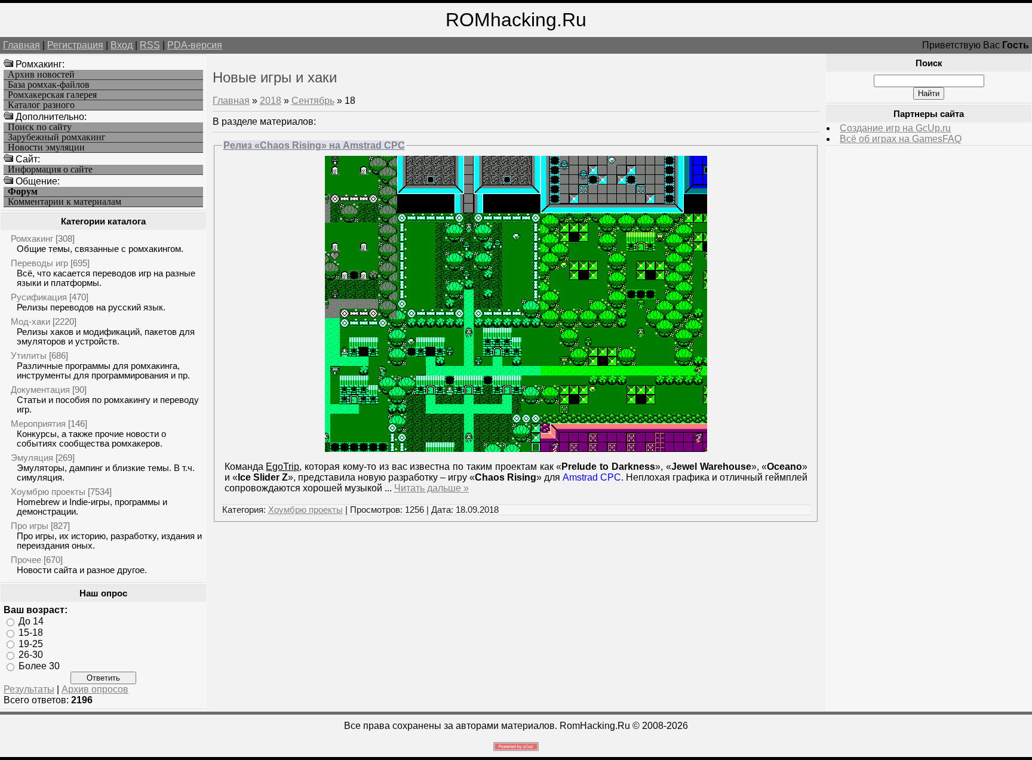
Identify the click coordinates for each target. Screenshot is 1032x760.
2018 (270, 101)
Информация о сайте (50, 169)
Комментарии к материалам (64, 202)
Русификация (39, 297)
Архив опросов (95, 689)
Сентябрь (312, 101)
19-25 (31, 643)
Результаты (29, 689)
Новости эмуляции (46, 147)
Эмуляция (32, 458)
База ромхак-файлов (49, 85)
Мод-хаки (30, 321)
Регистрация (75, 45)
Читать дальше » (431, 488)
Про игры (29, 526)
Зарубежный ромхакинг (57, 137)
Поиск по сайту (40, 127)
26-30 (31, 655)
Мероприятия (38, 424)
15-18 (31, 632)
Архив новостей (41, 74)
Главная (21, 45)
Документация (40, 389)
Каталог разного (41, 105)
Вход (121, 45)
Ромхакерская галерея (52, 95)
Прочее (26, 560)
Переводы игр (39, 263)
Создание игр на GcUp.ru (895, 128)
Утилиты (29, 355)
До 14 (31, 621)
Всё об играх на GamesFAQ (901, 139)
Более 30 (39, 666)
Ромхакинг (32, 238)
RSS (150, 45)
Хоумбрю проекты (48, 492)
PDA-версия (194, 45)
